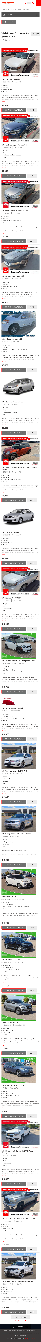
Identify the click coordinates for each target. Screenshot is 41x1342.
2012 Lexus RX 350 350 (11, 598)
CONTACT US (22, 1327)
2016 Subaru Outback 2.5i (12, 1085)
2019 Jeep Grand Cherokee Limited (17, 1281)
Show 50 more (20, 1320)
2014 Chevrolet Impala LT (12, 276)
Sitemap (33, 1338)
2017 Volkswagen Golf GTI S (14, 771)
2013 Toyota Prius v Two (12, 402)
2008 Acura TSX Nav (10, 79)
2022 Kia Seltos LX (9, 1023)
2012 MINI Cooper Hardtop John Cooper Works (19, 468)
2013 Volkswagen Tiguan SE (14, 145)
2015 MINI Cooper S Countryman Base (18, 661)
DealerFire (5, 1333)
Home (3, 9)
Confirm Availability (14, 110)
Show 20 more (20, 1317)
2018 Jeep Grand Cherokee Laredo (16, 834)
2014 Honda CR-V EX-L (11, 960)
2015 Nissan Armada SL (11, 339)
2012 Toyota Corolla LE (11, 532)
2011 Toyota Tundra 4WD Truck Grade (18, 1218)
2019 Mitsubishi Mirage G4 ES (14, 211)
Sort (37, 34)
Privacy (27, 1338)
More (3, 102)
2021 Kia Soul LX (8, 897)
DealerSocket (17, 1333)
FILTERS (10, 22)
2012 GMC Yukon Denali (12, 708)
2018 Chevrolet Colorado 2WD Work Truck (17, 1152)
